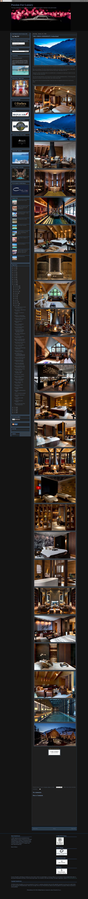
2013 (15, 410)
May (16, 298)
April (16, 300)
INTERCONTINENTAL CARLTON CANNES (19, 361)
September (17, 291)
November (17, 287)
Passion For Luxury (22, 4)
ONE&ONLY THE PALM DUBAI (19, 395)
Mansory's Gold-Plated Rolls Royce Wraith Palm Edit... (19, 340)
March (16, 302)
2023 (15, 272)
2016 (15, 284)
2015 (15, 407)
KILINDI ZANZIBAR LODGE (18, 388)
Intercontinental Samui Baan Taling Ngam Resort (19, 404)
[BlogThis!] (58, 787)
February (16, 303)
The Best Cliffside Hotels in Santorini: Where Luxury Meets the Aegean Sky (23, 251)
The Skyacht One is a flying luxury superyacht (19, 369)
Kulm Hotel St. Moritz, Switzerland (18, 385)
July (15, 295)
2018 (15, 281)
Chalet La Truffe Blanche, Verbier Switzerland (19, 379)
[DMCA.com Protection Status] (16, 419)
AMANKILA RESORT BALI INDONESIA (19, 348)
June (16, 296)
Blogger (59, 890)
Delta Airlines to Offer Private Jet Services (20, 310)
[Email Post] (40, 789)
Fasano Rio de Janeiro (17, 58)
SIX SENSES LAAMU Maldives (18, 398)
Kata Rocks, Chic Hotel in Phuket (19, 313)
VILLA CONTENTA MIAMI (19, 393)
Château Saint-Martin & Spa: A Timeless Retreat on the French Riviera (23, 207)
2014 (15, 409)
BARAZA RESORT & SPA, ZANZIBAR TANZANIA (19, 366)
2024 (15, 270)
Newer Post (35, 828)
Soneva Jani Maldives (21, 244)
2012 (15, 412)
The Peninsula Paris (21, 256)
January (16, 305)
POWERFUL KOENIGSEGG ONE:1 (19, 391)
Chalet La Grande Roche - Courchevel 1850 (19, 324)
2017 (15, 282)
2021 (15, 275)
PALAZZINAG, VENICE (19, 374)
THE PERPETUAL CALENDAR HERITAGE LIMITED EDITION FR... (19, 354)
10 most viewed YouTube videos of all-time (19, 345)
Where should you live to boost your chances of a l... (20, 307)
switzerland (35, 789)
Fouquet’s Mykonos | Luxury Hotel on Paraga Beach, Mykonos (23, 232)
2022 (15, 274)
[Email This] (56, 787)
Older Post (73, 828)
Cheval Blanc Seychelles (22, 225)
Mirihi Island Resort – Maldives (18, 322)
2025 (15, 268)
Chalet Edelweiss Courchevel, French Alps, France (19, 343)
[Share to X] (59, 787)
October (16, 289)
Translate (21, 45)
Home (54, 828)
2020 (15, 277)
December (17, 286)
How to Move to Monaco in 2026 (23, 238)
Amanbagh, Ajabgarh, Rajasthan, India (18, 372)
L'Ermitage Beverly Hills (22, 219)
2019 (15, 279)
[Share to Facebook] (60, 787)
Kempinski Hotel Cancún (22, 200)
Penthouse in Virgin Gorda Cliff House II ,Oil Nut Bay (19, 316)
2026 (15, 267)
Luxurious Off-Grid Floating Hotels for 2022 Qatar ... (19, 358)
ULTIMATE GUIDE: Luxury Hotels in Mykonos (23, 213)
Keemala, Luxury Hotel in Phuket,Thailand (19, 377)
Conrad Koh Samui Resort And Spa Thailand (19, 327)
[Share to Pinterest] (61, 787)
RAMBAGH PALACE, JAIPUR (18, 401)
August (16, 293)
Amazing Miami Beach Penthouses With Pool (18, 351)
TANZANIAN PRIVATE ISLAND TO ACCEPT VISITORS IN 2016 (19, 331)
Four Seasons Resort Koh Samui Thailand (19, 337)
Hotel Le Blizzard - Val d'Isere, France (18, 382)
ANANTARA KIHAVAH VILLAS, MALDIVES (19, 364)
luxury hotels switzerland (71, 787)
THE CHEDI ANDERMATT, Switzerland (19, 334)
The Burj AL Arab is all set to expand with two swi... (20, 319)
